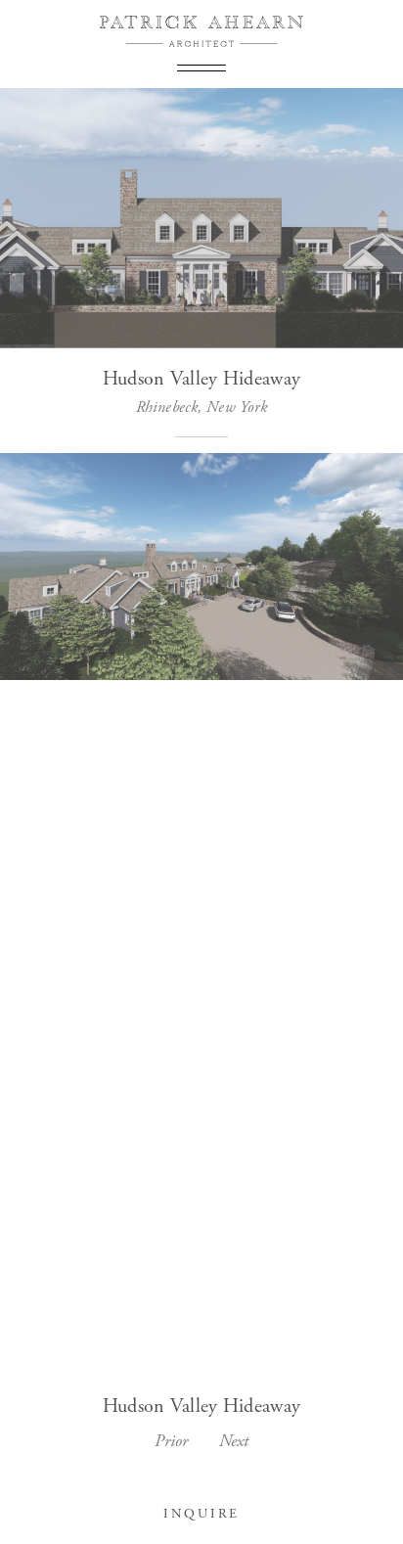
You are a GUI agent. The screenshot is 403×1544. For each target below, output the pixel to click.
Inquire (201, 1514)
